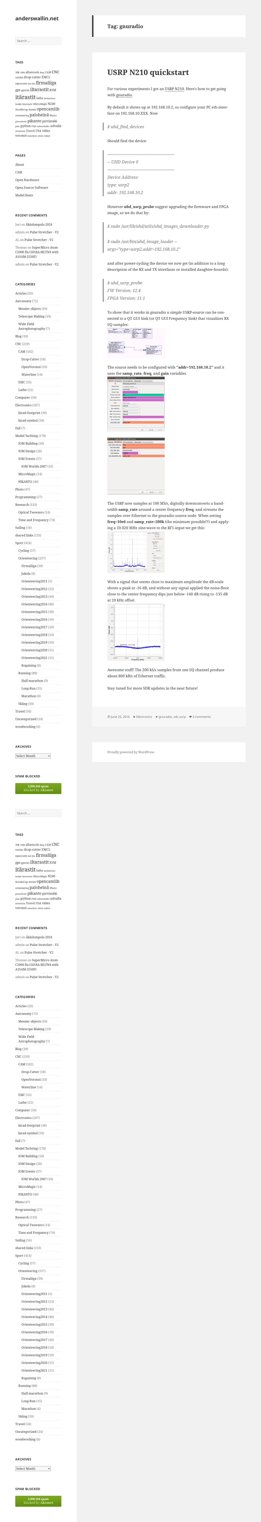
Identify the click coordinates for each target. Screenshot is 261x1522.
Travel (30, 131)
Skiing (22, 704)
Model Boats (24, 195)
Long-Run (28, 688)
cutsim (19, 77)
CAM (48, 72)
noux (32, 109)
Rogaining (28, 665)
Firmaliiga (28, 566)
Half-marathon (32, 681)
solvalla (55, 126)
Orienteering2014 (34, 604)
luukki (18, 104)
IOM (52, 90)
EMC (21, 382)
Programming (25, 497)
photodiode (21, 121)
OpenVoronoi (31, 367)
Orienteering (27, 558)
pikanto (34, 120)
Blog (42, 72)
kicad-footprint (29, 413)
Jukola (26, 573)
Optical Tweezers (31, 512)
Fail (17, 428)
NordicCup (21, 109)
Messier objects (29, 309)
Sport (19, 543)
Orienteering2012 (34, 589)
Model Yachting (26, 436)
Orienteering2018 (34, 635)
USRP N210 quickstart (148, 72)
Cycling (23, 550)
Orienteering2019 (34, 642)
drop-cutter (32, 77)
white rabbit (44, 135)
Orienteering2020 (34, 650)
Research (22, 505)
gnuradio (124, 94)
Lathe (22, 390)
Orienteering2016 (34, 619)
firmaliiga (46, 83)
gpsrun (25, 90)
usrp (182, 717)
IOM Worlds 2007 (34, 466)
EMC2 (46, 77)
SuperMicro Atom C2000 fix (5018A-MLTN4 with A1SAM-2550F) (36, 252)
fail (29, 83)
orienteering (22, 115)
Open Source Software (31, 187)
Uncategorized (25, 719)
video (46, 130)
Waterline (28, 374)
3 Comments (201, 717)
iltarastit (39, 89)
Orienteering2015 (34, 612)
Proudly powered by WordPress (130, 752)
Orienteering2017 (34, 627)
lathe (39, 98)
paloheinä (39, 115)
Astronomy (23, 301)
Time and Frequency (33, 520)
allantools (32, 72)
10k (17, 72)
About (19, 164)
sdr (175, 717)
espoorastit (21, 83)
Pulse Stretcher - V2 (44, 232)
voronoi (21, 135)
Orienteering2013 (34, 596)
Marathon (28, 696)
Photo (53, 115)
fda (33, 83)
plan (17, 126)
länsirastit (27, 104)
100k (22, 72)
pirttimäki (49, 121)
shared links (24, 535)
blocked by (38, 788)
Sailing (20, 528)
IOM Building (28, 443)
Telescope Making (31, 316)
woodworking (25, 727)
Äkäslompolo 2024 (39, 224)
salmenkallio (43, 126)
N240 (51, 104)
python (25, 126)
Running (24, 673)
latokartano (49, 98)
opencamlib (48, 109)
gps (17, 90)
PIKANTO (25, 482)
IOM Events (26, 459)
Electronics (23, 405)
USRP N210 (174, 88)
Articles (21, 293)
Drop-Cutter (30, 359)
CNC (55, 71)
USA (38, 131)
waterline (32, 136)
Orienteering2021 (34, 658)
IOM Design (26, 451)
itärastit (25, 97)
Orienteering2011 (34, 581)
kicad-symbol (28, 420)
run (34, 126)
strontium (20, 131)
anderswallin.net (37, 18)
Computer (22, 397)
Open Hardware (27, 180)
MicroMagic (40, 104)
